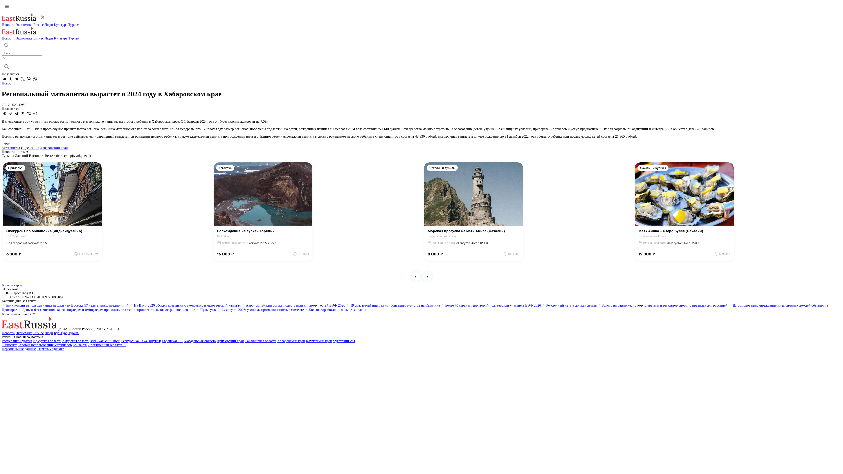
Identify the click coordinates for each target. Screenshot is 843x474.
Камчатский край (319, 341)
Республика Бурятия (17, 341)
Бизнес (38, 25)
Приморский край (230, 341)
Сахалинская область (260, 341)
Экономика (24, 25)
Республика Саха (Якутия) (141, 341)
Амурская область (75, 341)
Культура (60, 25)
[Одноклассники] (10, 78)
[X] (22, 78)
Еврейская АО (172, 341)
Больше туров (12, 285)
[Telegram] (16, 78)
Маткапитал (11, 148)
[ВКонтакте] (4, 78)
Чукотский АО (344, 341)
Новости (8, 25)
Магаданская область (200, 341)
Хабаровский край (54, 148)
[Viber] (29, 78)
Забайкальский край (105, 341)
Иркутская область (47, 341)
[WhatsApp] (35, 78)
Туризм (73, 25)
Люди (49, 25)
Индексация (30, 148)
